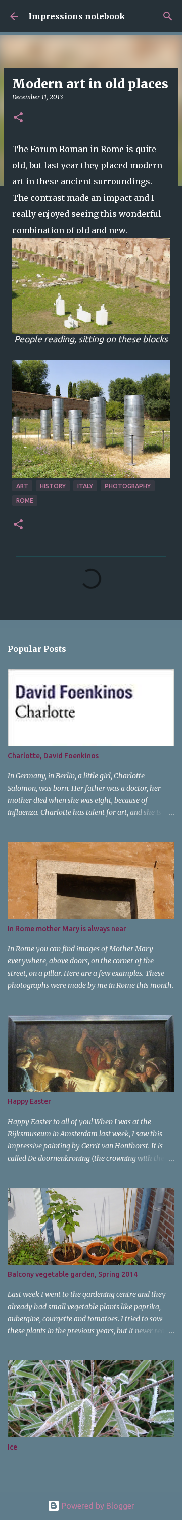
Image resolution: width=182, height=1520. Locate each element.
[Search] (168, 16)
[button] (18, 118)
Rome (24, 500)
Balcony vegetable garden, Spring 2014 (73, 1274)
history (53, 486)
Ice (12, 1447)
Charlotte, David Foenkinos (53, 756)
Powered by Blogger (97, 1505)
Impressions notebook (76, 16)
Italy (85, 486)
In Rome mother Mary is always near (67, 928)
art (22, 486)
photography (128, 486)
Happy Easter (29, 1101)
